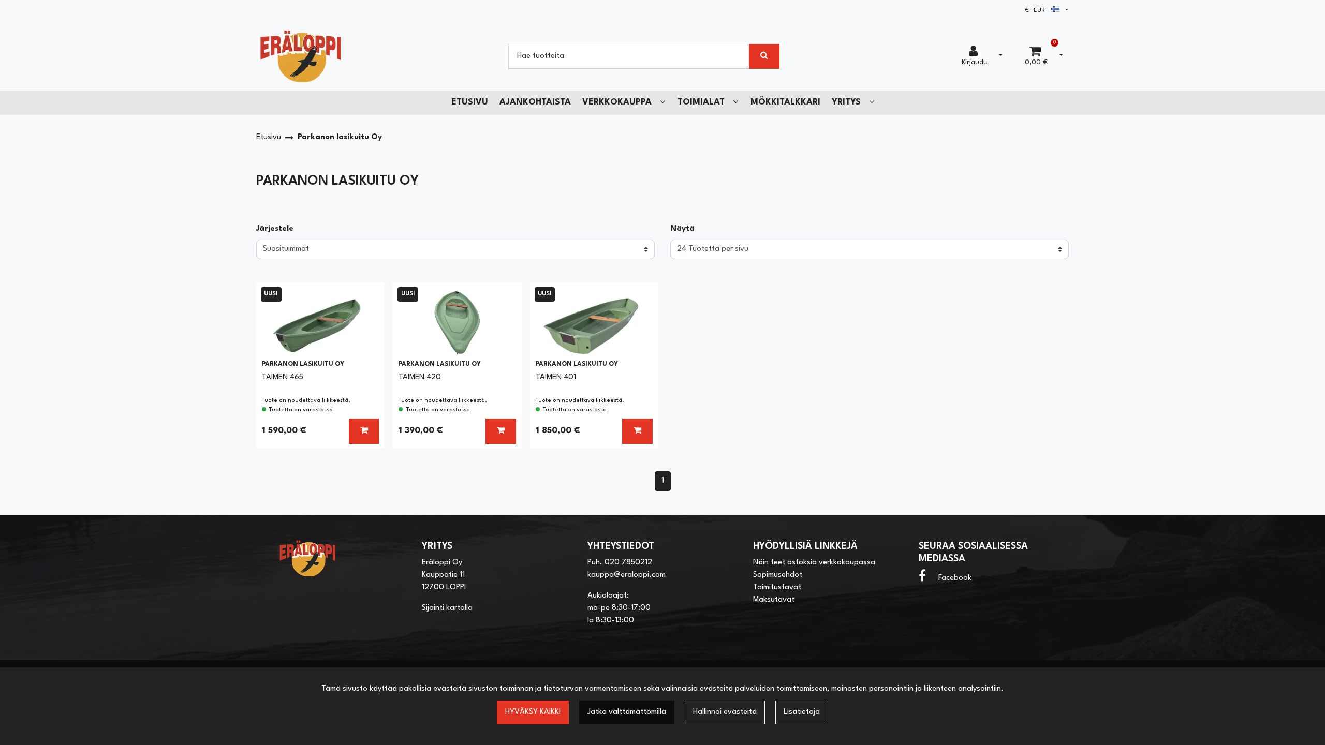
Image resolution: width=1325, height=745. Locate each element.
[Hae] (764, 56)
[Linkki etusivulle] (300, 56)
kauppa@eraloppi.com (626, 575)
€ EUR (1038, 10)
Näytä (682, 229)
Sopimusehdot (777, 575)
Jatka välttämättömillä (626, 712)
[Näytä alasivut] (662, 102)
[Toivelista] (366, 298)
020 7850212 (628, 563)
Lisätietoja (802, 712)
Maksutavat (773, 600)
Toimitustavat (777, 587)
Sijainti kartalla (447, 608)
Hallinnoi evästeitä (725, 712)
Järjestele (274, 229)
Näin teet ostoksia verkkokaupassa (814, 563)
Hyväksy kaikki (533, 712)
